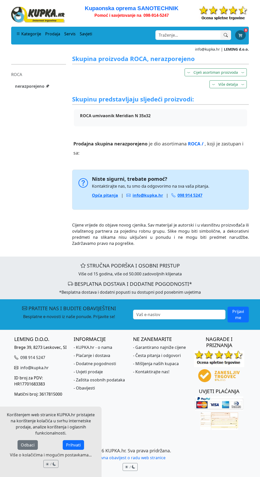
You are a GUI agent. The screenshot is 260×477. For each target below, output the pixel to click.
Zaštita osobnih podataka (100, 380)
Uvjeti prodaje (89, 372)
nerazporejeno (30, 86)
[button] (228, 84)
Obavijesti (85, 388)
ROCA (16, 74)
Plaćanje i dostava (93, 355)
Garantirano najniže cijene (160, 347)
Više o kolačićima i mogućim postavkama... (51, 455)
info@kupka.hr (207, 49)
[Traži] (225, 35)
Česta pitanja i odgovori (158, 355)
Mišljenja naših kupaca (157, 363)
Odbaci (28, 445)
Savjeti (86, 34)
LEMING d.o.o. (236, 49)
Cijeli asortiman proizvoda (215, 72)
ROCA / (196, 144)
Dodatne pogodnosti (96, 363)
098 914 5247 (32, 357)
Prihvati (73, 445)
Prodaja (52, 34)
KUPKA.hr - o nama (94, 347)
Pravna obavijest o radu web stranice (130, 457)
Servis (70, 34)
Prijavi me (238, 314)
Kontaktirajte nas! (152, 372)
